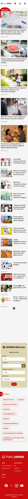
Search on (5, 376)
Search (14, 384)
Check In (5, 363)
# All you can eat (8, 400)
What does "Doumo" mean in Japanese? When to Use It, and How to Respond (13, 118)
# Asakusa (6, 409)
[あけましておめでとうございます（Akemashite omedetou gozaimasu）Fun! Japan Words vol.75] (6, 300)
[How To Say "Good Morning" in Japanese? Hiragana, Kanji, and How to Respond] (6, 197)
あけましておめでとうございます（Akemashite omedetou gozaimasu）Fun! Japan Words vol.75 (20, 299)
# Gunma (21, 400)
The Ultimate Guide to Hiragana (20, 264)
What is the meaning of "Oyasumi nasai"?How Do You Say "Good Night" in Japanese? (19, 172)
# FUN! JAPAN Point (9, 414)
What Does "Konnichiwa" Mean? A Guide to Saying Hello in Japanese (20, 184)
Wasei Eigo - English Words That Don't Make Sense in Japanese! (19, 253)
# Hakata (6, 419)
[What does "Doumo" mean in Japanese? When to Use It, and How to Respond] (14, 107)
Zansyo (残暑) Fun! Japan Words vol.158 (19, 287)
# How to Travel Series (10, 404)
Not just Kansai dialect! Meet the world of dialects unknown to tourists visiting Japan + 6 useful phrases (19, 219)
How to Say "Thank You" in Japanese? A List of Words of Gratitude (19, 276)
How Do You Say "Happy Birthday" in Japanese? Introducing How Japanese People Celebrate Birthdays (12, 146)
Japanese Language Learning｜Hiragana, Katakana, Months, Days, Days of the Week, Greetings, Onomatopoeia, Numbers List (13, 32)
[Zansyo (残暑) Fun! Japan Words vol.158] (6, 288)
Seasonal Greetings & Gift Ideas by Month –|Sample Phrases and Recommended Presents (14, 61)
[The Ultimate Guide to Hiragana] (6, 266)
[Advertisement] (14, 325)
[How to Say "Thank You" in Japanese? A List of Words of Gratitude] (6, 277)
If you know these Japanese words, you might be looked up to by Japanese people (20, 230)
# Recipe (5, 428)
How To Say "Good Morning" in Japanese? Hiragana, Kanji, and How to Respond (19, 195)
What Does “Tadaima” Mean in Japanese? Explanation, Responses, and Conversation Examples (13, 90)
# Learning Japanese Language (12, 433)
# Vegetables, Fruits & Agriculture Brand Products (13, 439)
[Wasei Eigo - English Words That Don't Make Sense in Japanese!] (6, 254)
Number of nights (8, 369)
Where (4, 356)
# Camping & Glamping (10, 423)
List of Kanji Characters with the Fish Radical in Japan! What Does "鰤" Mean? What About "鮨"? (20, 161)
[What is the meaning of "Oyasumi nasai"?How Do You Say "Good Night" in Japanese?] (6, 174)
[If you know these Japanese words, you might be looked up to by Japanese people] (6, 231)
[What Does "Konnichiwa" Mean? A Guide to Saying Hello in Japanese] (6, 185)
